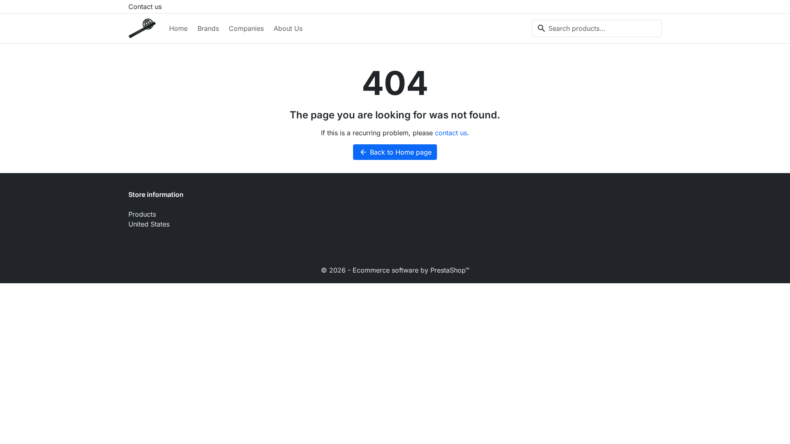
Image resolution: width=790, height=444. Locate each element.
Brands (208, 28)
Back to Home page (395, 152)
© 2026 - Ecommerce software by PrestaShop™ (395, 270)
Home (178, 28)
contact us (451, 133)
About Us (288, 28)
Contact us (145, 6)
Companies (246, 28)
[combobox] (597, 28)
